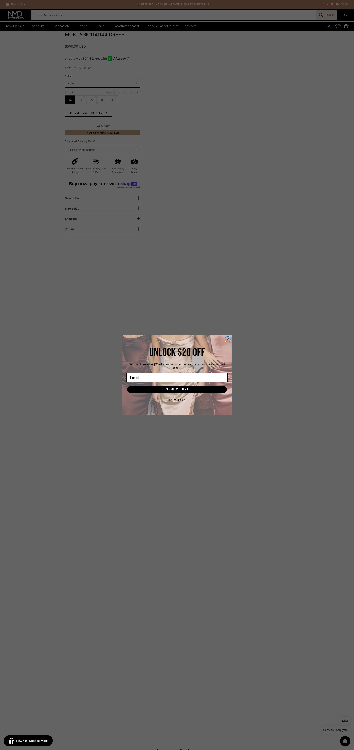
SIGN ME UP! (177, 389)
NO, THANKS (177, 400)
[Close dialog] (227, 339)
